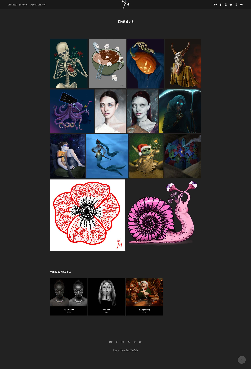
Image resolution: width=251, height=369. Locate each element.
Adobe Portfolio (131, 350)
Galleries (12, 4)
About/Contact (37, 4)
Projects (23, 4)
